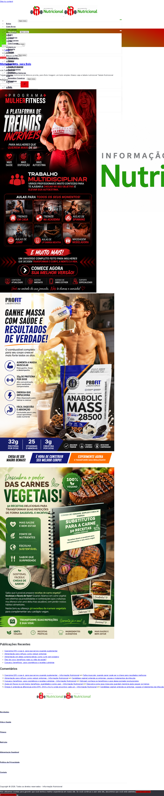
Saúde (11, 55)
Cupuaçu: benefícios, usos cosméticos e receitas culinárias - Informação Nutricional (40, 681)
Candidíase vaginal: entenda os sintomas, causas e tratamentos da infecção (103, 678)
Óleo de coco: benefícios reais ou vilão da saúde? (25, 659)
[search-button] (24, 46)
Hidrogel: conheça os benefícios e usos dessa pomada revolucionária (109, 681)
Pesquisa (4, 80)
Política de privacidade (8, 795)
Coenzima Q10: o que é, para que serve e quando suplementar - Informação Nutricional (41, 675)
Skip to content (6, 1)
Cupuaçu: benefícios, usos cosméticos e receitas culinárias (29, 662)
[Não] (17, 795)
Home (7, 50)
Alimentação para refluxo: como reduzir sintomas (25, 654)
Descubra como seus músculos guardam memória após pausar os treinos (117, 684)
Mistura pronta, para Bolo (15, 64)
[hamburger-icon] (121, 19)
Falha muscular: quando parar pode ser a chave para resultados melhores (114, 675)
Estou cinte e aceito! (143, 792)
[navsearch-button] (3, 42)
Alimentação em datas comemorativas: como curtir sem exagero (31, 657)
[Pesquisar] (25, 84)
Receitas (11, 21)
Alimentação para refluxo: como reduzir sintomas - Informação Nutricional (36, 678)
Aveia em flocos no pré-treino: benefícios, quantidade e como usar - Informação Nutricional (43, 684)
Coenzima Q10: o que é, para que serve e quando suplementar (31, 651)
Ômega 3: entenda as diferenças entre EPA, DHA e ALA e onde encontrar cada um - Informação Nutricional (50, 687)
